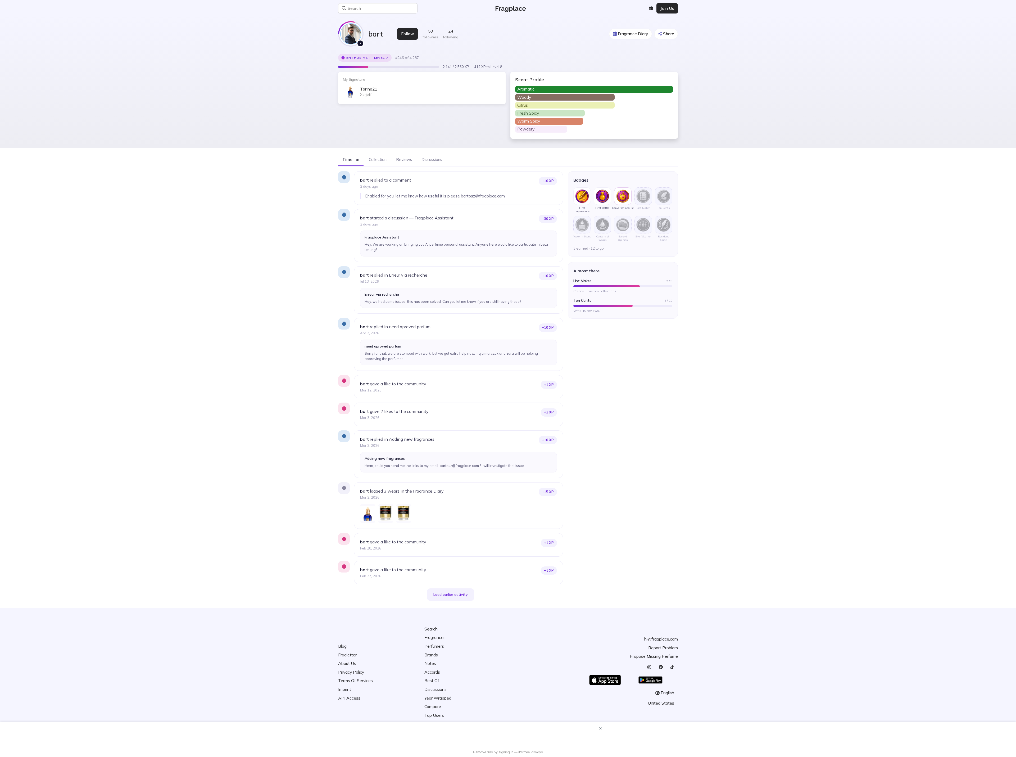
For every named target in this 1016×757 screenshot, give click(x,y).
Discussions (431, 159)
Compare (432, 706)
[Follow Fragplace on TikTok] (672, 667)
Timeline (350, 159)
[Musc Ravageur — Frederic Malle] (385, 513)
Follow (407, 33)
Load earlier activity (450, 594)
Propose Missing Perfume (654, 656)
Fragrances (435, 637)
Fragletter (347, 654)
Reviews (404, 159)
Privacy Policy (351, 672)
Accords (432, 672)
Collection (378, 159)
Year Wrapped (437, 698)
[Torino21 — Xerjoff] (367, 513)
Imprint (344, 689)
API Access (349, 698)
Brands (431, 654)
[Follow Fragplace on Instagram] (649, 667)
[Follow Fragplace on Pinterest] (660, 667)
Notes (430, 663)
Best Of (431, 680)
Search (431, 629)
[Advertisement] (508, 737)
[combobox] (413, 8)
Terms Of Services (355, 680)
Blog (342, 646)
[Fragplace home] (508, 8)
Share (668, 33)
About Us (347, 663)
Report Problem (663, 647)
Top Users (434, 715)
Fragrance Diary (633, 33)
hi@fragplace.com (661, 639)
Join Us (667, 8)
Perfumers (434, 646)
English (667, 692)
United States (661, 703)
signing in (505, 752)
